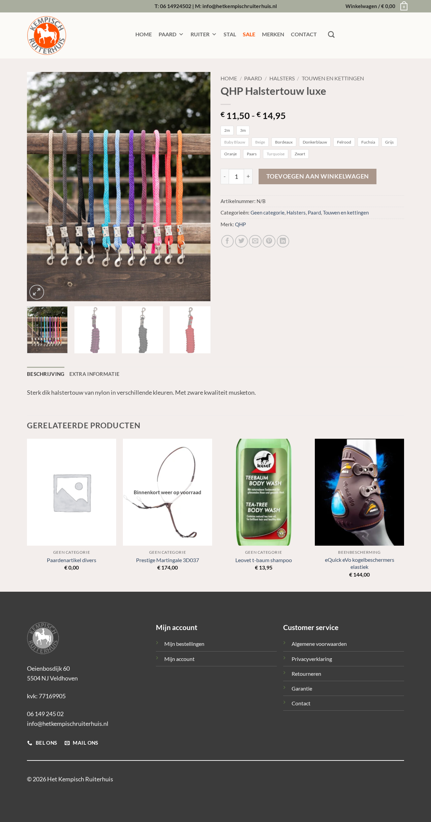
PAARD (167, 34)
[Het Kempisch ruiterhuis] (60, 35)
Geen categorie (268, 213)
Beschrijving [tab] (46, 374)
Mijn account (179, 659)
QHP (240, 224)
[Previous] (39, 186)
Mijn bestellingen (184, 643)
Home (229, 78)
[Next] (198, 186)
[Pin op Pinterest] (269, 241)
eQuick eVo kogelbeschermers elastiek (359, 563)
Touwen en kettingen (333, 78)
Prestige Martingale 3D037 (167, 560)
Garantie (302, 688)
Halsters (282, 78)
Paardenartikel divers (71, 560)
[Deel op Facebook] (227, 241)
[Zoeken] (331, 34)
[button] (374, 6)
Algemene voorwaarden (319, 643)
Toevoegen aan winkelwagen (317, 176)
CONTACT (304, 34)
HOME (143, 34)
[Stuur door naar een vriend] (255, 241)
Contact (301, 703)
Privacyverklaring (312, 659)
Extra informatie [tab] (94, 374)
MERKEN (273, 34)
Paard (253, 78)
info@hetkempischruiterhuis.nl (67, 723)
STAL (230, 34)
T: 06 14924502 (173, 6)
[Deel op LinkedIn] (283, 241)
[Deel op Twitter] (241, 241)
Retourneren (306, 673)
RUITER (200, 34)
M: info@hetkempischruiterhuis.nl (236, 6)
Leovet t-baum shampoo (263, 560)
